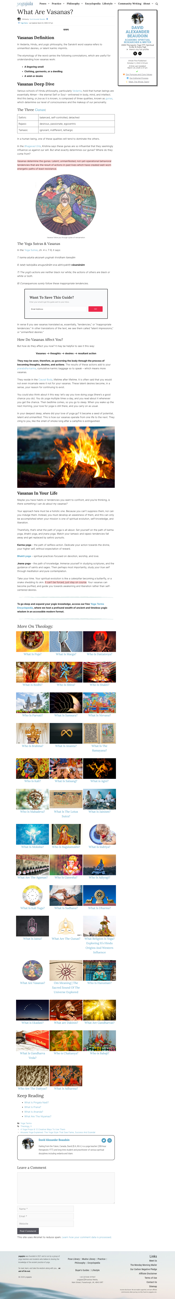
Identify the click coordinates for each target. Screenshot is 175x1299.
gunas (109, 98)
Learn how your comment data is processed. (87, 1237)
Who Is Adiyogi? (99, 877)
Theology (24, 1126)
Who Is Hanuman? (99, 983)
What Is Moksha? (32, 847)
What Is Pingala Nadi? (36, 1102)
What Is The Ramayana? (99, 748)
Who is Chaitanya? (66, 1053)
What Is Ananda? (33, 1111)
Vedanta (77, 90)
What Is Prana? (32, 1107)
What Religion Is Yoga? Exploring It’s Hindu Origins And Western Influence (100, 945)
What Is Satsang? (66, 781)
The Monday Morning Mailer (143, 1265)
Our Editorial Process (139, 78)
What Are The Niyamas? (37, 1116)
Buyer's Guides (82, 1270)
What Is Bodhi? (32, 685)
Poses (43, 3)
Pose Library (74, 1259)
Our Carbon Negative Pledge (143, 1269)
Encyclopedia (92, 3)
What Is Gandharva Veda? (32, 1055)
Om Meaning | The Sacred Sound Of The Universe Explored (66, 987)
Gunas (40, 109)
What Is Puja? (32, 654)
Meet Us (153, 1260)
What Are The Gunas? (66, 938)
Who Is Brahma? (32, 746)
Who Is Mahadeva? (32, 811)
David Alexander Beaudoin (37, 19)
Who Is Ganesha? (66, 877)
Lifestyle (107, 3)
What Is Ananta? (66, 746)
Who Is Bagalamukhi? (66, 847)
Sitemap (153, 1286)
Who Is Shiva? (66, 685)
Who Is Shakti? (99, 685)
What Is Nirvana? (99, 715)
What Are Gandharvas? (99, 1023)
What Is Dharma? (99, 908)
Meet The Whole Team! (139, 81)
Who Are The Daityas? (32, 1088)
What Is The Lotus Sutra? (66, 814)
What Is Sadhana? (66, 908)
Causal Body (45, 379)
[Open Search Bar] (157, 4)
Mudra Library (88, 1259)
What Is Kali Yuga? (32, 908)
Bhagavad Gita (32, 146)
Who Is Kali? (32, 781)
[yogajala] (24, 4)
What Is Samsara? (66, 715)
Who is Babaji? (99, 1053)
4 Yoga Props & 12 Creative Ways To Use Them (42, 1129)
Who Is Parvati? (32, 715)
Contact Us (152, 1282)
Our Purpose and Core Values (139, 74)
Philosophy (73, 3)
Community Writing (129, 3)
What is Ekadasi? (33, 1023)
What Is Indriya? (99, 847)
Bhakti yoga (24, 556)
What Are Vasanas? (32, 983)
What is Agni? (99, 781)
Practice (56, 3)
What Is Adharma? (66, 1088)
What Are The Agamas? (33, 877)
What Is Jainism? (99, 811)
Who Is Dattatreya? (99, 654)
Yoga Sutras (31, 250)
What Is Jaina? (32, 938)
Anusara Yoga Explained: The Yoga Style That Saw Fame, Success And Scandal (57, 1132)
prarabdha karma (26, 368)
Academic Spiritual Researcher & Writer (137, 41)
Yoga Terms (24, 23)
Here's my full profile (139, 49)
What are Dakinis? (66, 1023)
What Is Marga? (66, 654)
